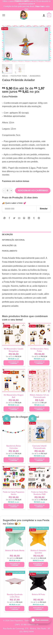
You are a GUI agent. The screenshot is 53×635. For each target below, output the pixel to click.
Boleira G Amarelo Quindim (38, 551)
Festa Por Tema (19, 76)
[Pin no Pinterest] (24, 218)
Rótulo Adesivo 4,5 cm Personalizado (39, 396)
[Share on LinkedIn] (29, 218)
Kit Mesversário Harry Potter (39, 350)
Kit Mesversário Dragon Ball (14, 396)
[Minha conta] (44, 15)
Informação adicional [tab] (13, 240)
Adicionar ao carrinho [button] (13, 362)
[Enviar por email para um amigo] (19, 218)
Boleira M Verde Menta (14, 550)
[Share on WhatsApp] (4, 218)
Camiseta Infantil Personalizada (39, 447)
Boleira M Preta (38, 594)
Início (5, 76)
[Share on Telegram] (39, 218)
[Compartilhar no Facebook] (9, 218)
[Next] (46, 43)
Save (5, 29)
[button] (3, 15)
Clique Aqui (39, 6)
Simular (44, 208)
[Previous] (6, 43)
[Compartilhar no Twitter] (14, 218)
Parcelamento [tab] (9, 251)
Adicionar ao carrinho (33, 190)
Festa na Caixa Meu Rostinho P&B (39, 493)
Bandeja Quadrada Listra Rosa (14, 595)
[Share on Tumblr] (34, 218)
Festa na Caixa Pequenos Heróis (13, 493)
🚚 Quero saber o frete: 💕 (14, 203)
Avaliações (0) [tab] (9, 245)
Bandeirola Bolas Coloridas (13, 447)
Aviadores (35, 76)
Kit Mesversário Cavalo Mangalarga (13, 350)
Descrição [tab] (7, 234)
